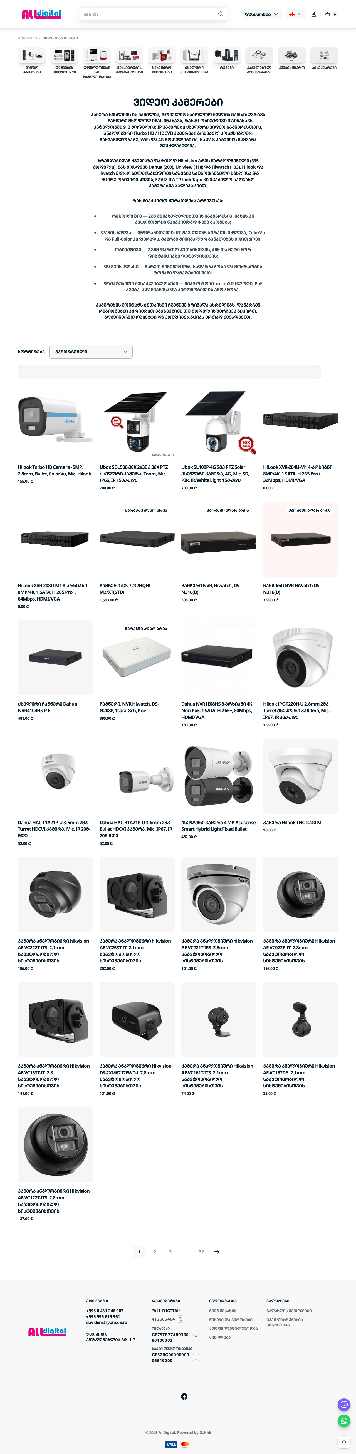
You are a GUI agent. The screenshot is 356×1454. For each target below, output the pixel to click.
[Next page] (217, 1252)
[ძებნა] (220, 14)
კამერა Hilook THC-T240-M (292, 822)
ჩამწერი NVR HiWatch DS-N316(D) (291, 588)
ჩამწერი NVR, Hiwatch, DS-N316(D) (210, 588)
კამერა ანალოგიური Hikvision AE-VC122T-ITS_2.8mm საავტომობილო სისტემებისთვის (54, 1201)
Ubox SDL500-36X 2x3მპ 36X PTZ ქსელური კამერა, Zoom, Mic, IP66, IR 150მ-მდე (134, 474)
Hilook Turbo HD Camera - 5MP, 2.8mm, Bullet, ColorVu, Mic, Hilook (54, 470)
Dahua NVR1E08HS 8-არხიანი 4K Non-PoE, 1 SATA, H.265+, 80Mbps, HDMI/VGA (216, 710)
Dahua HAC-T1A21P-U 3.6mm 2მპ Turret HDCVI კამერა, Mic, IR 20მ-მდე (54, 829)
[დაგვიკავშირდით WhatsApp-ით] (344, 1421)
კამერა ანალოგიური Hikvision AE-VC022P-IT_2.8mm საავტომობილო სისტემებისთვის (299, 951)
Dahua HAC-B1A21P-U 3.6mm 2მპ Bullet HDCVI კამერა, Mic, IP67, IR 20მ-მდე (136, 829)
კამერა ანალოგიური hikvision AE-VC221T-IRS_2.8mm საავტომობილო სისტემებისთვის (217, 951)
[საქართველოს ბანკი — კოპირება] (195, 1357)
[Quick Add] (31, 445)
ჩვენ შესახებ (222, 1310)
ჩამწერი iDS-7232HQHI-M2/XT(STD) (126, 588)
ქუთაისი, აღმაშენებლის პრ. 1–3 (111, 1337)
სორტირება (31, 351)
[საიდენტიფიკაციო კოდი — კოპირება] (180, 1319)
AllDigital (167, 1432)
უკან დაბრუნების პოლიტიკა (284, 1322)
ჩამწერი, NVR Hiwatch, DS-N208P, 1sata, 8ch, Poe (129, 707)
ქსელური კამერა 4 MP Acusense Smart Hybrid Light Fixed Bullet (218, 825)
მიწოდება (220, 1337)
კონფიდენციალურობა (233, 1328)
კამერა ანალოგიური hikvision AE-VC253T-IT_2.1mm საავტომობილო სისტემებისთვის (135, 951)
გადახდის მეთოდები (289, 1310)
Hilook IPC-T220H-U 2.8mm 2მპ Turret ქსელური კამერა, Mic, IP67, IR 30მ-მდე (296, 710)
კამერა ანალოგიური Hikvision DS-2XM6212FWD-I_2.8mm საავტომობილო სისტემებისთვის (135, 1076)
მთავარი (27, 38)
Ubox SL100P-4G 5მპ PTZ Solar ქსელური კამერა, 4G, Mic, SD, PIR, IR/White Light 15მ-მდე (215, 474)
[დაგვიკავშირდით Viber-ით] (344, 1404)
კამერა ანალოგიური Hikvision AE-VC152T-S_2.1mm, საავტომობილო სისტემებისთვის (299, 1076)
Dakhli (205, 1432)
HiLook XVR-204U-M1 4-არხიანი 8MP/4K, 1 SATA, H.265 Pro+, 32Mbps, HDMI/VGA (297, 474)
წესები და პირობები (231, 1319)
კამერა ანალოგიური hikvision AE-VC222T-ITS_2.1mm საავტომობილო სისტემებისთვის (53, 951)
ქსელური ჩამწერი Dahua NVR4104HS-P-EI (47, 707)
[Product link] (55, 437)
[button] (314, 14)
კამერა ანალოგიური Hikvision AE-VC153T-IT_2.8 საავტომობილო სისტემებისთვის (54, 1076)
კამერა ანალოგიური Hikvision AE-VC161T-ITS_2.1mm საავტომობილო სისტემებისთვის (217, 1076)
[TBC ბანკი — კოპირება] (195, 1337)
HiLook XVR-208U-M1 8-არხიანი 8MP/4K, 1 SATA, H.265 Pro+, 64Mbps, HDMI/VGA (52, 592)
